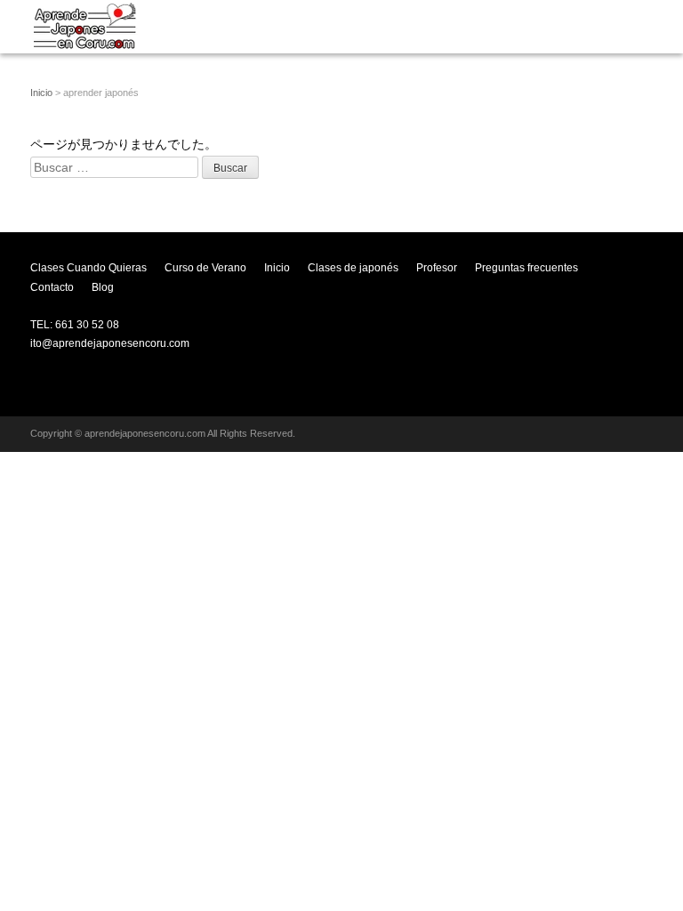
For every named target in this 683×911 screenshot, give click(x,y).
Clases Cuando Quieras (88, 268)
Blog (103, 287)
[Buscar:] (116, 167)
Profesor (436, 268)
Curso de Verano (205, 268)
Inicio (41, 92)
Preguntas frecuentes (526, 268)
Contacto (52, 287)
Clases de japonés (353, 268)
